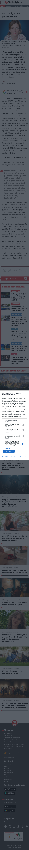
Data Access (14, 456)
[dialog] (14, 425)
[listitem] (14, 421)
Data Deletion (5, 456)
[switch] (23, 425)
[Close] (26, 393)
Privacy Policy (23, 456)
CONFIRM (9, 451)
